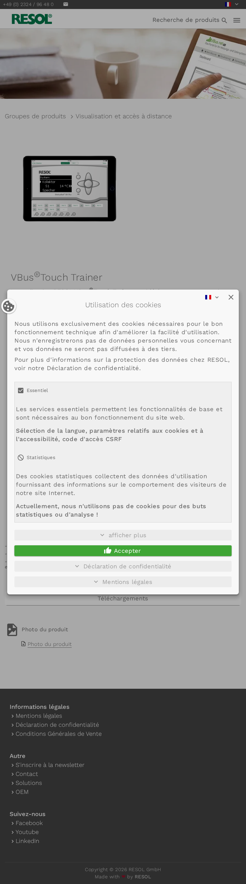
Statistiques (41, 457)
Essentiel (37, 390)
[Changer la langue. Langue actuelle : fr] (214, 297)
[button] (231, 297)
